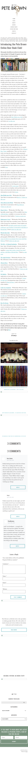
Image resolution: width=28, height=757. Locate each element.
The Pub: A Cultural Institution (8, 41)
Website (5, 589)
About (14, 22)
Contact (14, 33)
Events (14, 31)
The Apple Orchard (23, 40)
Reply (18, 487)
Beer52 (19, 197)
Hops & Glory (10, 38)
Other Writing (14, 29)
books (16, 192)
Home (14, 18)
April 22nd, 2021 (10, 460)
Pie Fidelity (6, 40)
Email (4, 582)
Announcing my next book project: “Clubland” (14, 364)
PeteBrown (11, 521)
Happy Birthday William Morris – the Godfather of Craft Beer (14, 412)
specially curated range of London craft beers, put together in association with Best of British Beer (14, 227)
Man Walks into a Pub (18, 38)
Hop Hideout (20, 205)
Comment (6, 564)
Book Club (18, 37)
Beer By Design (11, 37)
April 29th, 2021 (10, 497)
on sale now (12, 121)
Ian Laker (10, 458)
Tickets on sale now (6, 207)
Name (5, 576)
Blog (14, 20)
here (6, 167)
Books (14, 24)
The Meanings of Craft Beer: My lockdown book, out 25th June (14, 436)
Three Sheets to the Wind (21, 41)
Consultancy (14, 27)
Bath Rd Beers (10, 282)
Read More (14, 630)
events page (15, 186)
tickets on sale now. (16, 229)
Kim (26, 751)
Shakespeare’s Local (13, 40)
